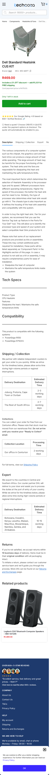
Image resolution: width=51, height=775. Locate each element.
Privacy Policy (8, 760)
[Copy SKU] (30, 71)
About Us (6, 695)
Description (7, 142)
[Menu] (4, 4)
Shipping (6, 724)
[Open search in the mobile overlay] (24, 12)
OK (24, 768)
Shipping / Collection (25, 142)
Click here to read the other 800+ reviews (19, 685)
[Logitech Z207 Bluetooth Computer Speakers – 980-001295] (24, 608)
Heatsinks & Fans (29, 21)
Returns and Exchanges (13, 729)
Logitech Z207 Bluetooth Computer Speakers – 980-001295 (24, 632)
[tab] (7, 142)
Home (4, 21)
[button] (44, 749)
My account (7, 720)
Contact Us (7, 699)
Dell (10, 71)
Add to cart (24, 103)
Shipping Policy (31, 464)
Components (14, 21)
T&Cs (4, 704)
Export (40, 142)
